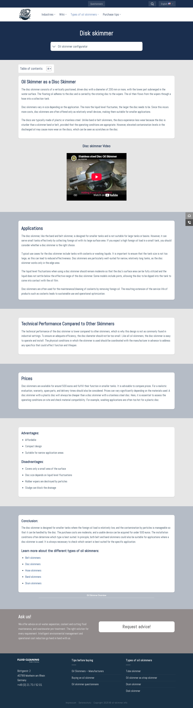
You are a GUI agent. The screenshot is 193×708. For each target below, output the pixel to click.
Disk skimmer (133, 691)
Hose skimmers (33, 570)
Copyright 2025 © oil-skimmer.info (110, 702)
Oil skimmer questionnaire (85, 684)
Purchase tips (111, 14)
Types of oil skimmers (84, 14)
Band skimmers (33, 577)
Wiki (62, 14)
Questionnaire (96, 3)
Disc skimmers (33, 564)
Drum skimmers (33, 583)
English (164, 3)
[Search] (152, 3)
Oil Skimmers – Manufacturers (88, 671)
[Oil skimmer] (27, 14)
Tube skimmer (133, 671)
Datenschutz (85, 702)
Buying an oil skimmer (83, 678)
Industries (47, 14)
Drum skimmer (133, 684)
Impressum (71, 702)
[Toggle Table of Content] (47, 68)
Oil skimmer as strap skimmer (141, 678)
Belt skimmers (33, 558)
